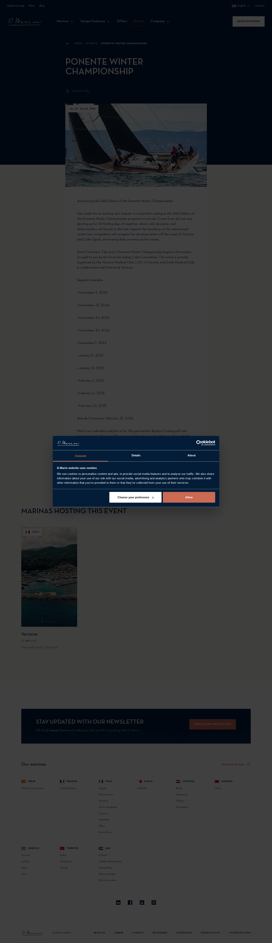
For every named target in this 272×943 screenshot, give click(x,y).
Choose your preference (133, 497)
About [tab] (191, 455)
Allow (189, 497)
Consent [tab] (80, 455)
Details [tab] (136, 455)
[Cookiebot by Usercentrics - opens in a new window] (199, 443)
